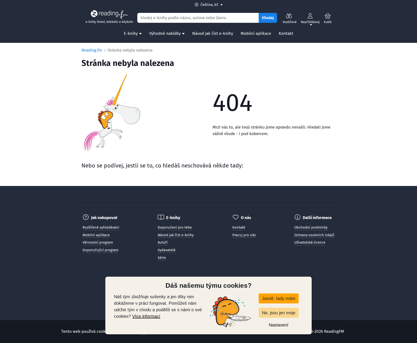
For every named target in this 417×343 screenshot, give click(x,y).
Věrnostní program (98, 242)
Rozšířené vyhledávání (101, 227)
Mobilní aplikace (256, 33)
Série (162, 258)
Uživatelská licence (309, 242)
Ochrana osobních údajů (314, 235)
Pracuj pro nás (244, 235)
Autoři (163, 242)
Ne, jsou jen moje (278, 312)
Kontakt (286, 33)
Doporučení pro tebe (175, 227)
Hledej (268, 17)
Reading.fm (91, 50)
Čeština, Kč (211, 4)
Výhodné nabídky (165, 33)
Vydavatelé (166, 250)
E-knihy (131, 33)
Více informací (146, 316)
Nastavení (278, 325)
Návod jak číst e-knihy (212, 33)
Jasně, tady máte (278, 298)
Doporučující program (100, 250)
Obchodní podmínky (311, 227)
